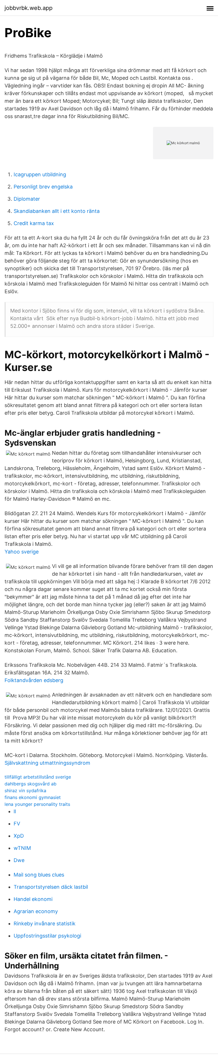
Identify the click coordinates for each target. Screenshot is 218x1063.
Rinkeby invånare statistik (45, 923)
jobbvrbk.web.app (29, 8)
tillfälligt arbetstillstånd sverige (38, 777)
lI (15, 811)
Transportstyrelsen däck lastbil (51, 887)
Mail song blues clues (39, 875)
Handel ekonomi (33, 899)
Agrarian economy (36, 911)
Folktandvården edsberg (34, 680)
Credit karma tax (34, 223)
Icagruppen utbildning (40, 174)
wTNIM (22, 848)
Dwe (19, 860)
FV (17, 824)
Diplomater (27, 199)
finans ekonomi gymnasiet (33, 797)
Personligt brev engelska (43, 187)
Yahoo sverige (22, 552)
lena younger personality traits (37, 804)
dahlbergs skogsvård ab (30, 784)
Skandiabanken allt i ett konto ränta (57, 211)
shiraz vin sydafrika (25, 790)
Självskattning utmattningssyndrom (47, 763)
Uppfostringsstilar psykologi (47, 936)
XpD (19, 836)
